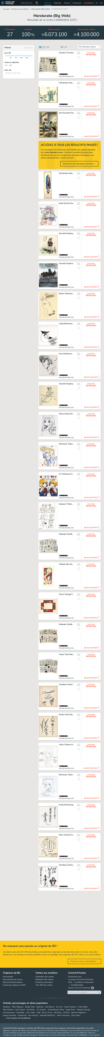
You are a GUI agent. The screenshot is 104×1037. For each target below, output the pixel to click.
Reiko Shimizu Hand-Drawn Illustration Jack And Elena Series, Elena (67, 293)
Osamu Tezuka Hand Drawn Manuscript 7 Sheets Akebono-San (67, 53)
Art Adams (41, 1009)
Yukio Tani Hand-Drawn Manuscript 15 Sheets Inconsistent (67, 654)
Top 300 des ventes (44, 985)
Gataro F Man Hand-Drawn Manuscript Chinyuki (67, 504)
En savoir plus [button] (19, 1025)
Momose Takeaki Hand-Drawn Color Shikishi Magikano (67, 444)
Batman (40, 1007)
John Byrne (49, 1007)
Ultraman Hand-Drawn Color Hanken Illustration (67, 83)
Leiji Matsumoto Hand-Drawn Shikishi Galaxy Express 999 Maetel (67, 323)
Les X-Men (30, 1012)
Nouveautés (8, 976)
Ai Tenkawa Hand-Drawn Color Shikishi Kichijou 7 (67, 474)
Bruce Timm (47, 1012)
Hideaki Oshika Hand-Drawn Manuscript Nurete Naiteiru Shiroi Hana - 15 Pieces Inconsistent (67, 624)
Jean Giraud (20, 1009)
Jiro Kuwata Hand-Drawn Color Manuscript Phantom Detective (67, 113)
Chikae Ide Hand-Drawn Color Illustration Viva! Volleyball (67, 564)
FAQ (70, 982)
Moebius (6, 1007)
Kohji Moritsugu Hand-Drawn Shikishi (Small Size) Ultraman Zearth (67, 805)
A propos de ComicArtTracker (80, 979)
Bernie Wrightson (78, 1012)
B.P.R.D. (66, 1012)
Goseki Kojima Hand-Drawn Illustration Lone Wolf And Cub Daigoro (67, 384)
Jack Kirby (31, 1009)
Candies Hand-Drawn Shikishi (67, 684)
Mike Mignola (17, 1007)
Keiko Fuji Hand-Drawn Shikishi (67, 714)
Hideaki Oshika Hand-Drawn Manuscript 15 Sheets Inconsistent (67, 534)
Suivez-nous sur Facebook (79, 987)
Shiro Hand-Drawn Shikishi (67, 414)
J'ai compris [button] (26, 1031)
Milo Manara (8, 1009)
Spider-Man (30, 1007)
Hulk (38, 1012)
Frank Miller (83, 1007)
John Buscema (9, 1012)
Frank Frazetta (70, 1007)
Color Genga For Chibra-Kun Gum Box (67, 594)
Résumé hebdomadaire (12, 982)
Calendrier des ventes (45, 976)
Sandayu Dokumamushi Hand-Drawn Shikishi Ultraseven (67, 865)
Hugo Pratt (70, 1009)
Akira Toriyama (63, 1015)
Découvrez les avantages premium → (79, 163)
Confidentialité (77, 985)
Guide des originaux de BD (14, 985)
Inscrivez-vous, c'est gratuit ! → (84, 961)
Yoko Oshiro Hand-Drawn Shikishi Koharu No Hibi (67, 744)
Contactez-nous (75, 976)
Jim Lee (59, 1007)
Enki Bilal (20, 1012)
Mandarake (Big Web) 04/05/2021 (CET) (74, 257)
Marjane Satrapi (83, 1009)
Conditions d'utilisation (84, 982)
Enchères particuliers (44, 982)
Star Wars (75, 1015)
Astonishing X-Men (56, 1009)
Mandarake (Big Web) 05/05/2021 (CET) (74, 76)
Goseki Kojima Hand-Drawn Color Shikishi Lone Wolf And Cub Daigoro (67, 233)
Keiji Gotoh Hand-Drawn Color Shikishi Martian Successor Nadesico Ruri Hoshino (67, 203)
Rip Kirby (58, 1012)
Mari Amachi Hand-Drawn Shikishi (67, 835)
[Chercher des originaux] (37, 3)
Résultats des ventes (44, 979)
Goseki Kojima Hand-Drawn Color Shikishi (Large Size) (67, 263)
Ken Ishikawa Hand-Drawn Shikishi (67, 354)
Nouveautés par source (12, 979)
